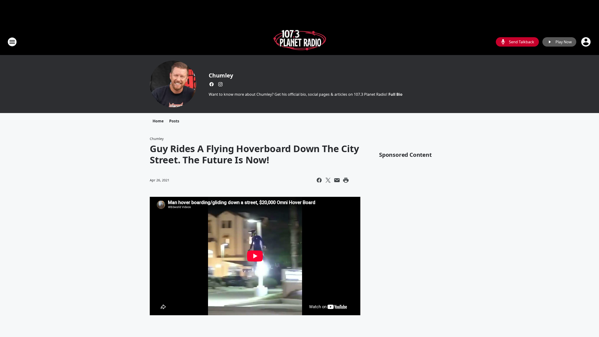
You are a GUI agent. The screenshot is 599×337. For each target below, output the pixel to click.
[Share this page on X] (328, 180)
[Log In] (586, 42)
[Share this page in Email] (337, 180)
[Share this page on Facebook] (319, 180)
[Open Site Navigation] (12, 42)
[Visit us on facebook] (211, 84)
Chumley (221, 75)
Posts (174, 121)
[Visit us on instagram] (220, 84)
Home (158, 121)
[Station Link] (300, 41)
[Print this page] (346, 180)
